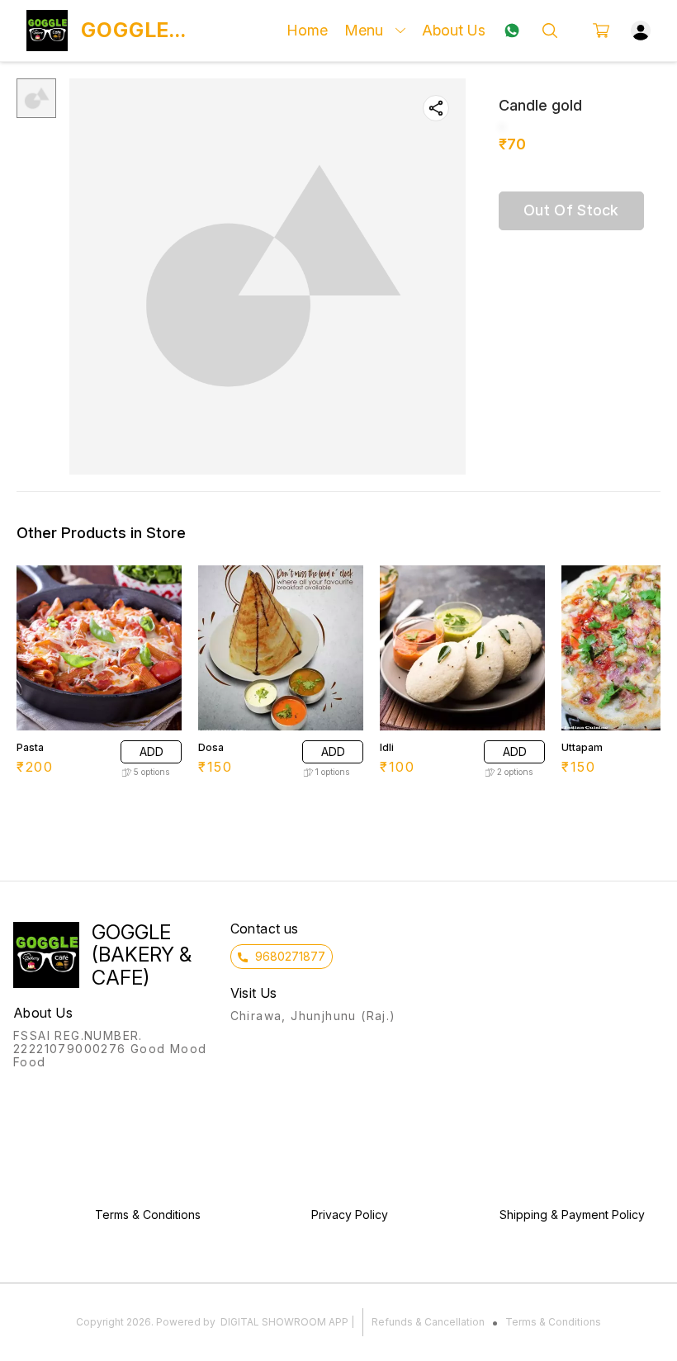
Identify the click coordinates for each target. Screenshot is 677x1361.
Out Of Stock (571, 210)
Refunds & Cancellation (428, 1322)
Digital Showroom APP (284, 1322)
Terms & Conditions (553, 1322)
